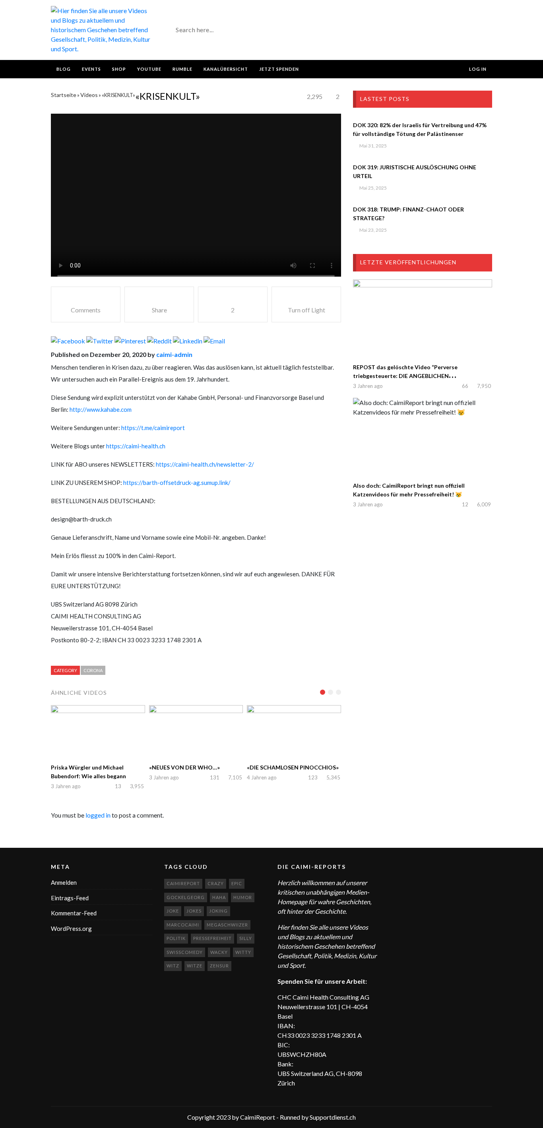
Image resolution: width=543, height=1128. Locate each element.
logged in (98, 815)
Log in (477, 69)
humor (242, 897)
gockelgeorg (186, 897)
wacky (219, 952)
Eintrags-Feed (70, 897)
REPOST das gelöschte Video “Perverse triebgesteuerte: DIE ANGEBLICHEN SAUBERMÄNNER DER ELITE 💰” (405, 376)
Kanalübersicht (226, 69)
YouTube (149, 69)
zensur (219, 965)
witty (243, 952)
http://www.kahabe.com (101, 409)
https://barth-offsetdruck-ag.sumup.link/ (177, 482)
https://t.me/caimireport (153, 427)
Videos (89, 94)
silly (245, 938)
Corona (93, 670)
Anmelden (64, 882)
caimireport (183, 883)
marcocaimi (183, 924)
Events (91, 69)
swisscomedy (185, 952)
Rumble (182, 69)
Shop (119, 69)
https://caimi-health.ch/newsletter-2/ (205, 464)
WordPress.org (71, 928)
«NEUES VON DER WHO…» (184, 767)
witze (194, 965)
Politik (176, 938)
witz (173, 965)
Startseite (63, 94)
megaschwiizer (227, 924)
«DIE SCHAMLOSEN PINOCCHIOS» (293, 767)
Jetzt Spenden (279, 69)
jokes (194, 910)
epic (236, 883)
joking (218, 910)
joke (173, 910)
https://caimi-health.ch (135, 446)
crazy (216, 883)
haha (219, 897)
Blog (63, 69)
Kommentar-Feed (74, 913)
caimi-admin (174, 354)
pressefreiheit (212, 938)
